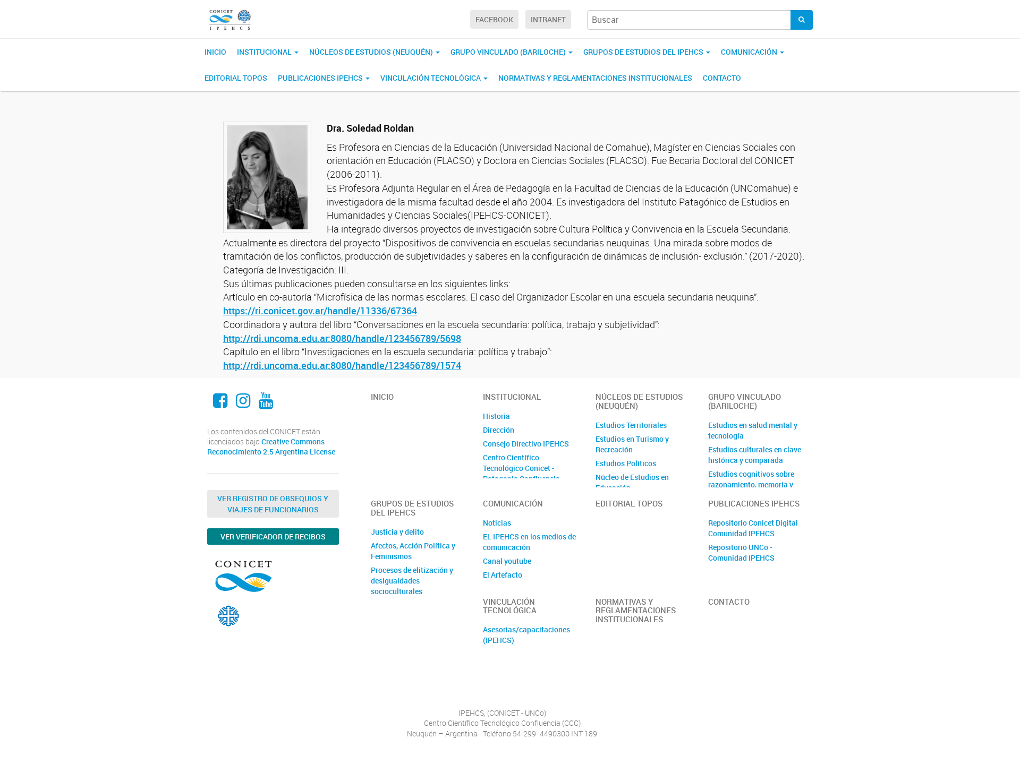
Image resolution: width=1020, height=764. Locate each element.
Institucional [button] (265, 52)
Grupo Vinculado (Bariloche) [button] (508, 52)
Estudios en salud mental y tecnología (752, 430)
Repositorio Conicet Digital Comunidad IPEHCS (753, 528)
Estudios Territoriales (631, 425)
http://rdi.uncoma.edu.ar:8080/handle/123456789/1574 (342, 365)
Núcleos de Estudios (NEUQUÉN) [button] (372, 52)
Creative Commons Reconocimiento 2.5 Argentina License (271, 447)
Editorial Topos (236, 78)
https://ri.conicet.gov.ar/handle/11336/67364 (320, 310)
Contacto (722, 78)
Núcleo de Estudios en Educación (632, 482)
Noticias (497, 523)
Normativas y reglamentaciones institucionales (595, 78)
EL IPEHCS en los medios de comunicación (529, 541)
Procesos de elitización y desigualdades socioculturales (412, 580)
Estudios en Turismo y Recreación (632, 444)
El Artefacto (502, 575)
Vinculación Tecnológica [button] (431, 78)
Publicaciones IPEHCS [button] (321, 78)
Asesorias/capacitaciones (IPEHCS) (526, 634)
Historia (496, 416)
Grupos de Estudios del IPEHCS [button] (644, 52)
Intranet (548, 19)
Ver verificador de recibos (273, 536)
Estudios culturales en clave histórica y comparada (754, 454)
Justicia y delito (397, 532)
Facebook (494, 19)
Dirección (498, 430)
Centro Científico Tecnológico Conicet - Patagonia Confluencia (521, 468)
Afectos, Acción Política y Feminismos (413, 550)
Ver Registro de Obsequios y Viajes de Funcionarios (272, 503)
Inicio (215, 52)
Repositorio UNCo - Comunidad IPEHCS (741, 552)
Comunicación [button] (750, 52)
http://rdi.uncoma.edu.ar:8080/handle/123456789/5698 (342, 338)
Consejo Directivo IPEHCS (526, 444)
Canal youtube (507, 561)
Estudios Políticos (626, 463)
